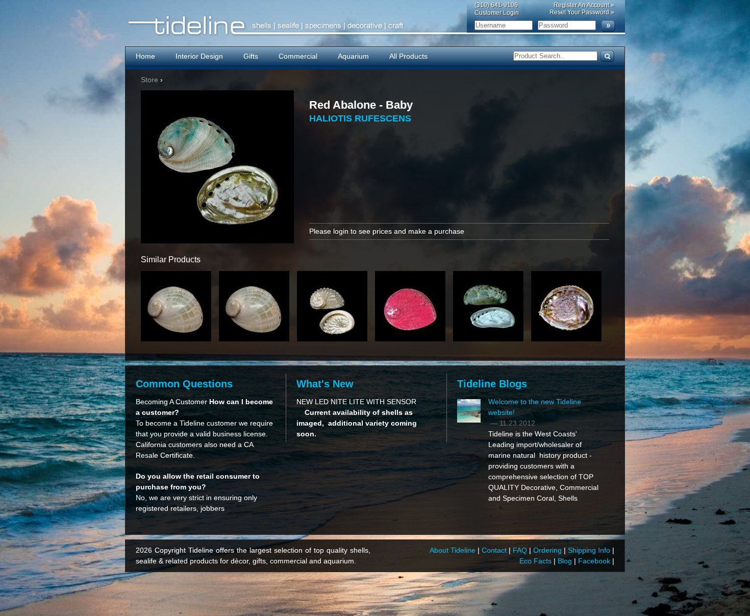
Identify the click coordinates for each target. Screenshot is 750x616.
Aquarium (353, 56)
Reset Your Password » (581, 12)
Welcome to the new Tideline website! (534, 407)
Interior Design (199, 56)
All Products (408, 56)
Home (145, 56)
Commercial (298, 56)
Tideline (375, 25)
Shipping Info (590, 550)
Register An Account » (584, 5)
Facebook (595, 561)
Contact (495, 550)
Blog (566, 561)
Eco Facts (536, 561)
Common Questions (184, 383)
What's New (325, 383)
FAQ (521, 550)
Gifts (250, 56)
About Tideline (454, 550)
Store (149, 80)
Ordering (548, 550)
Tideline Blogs (492, 383)
